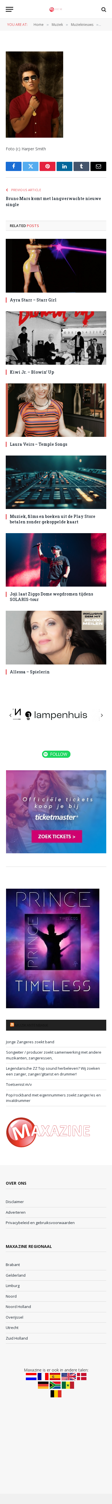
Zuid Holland (17, 1338)
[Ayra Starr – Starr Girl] (56, 265)
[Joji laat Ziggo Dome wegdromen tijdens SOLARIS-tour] (56, 560)
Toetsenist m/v (19, 1084)
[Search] (103, 9)
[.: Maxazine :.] (56, 9)
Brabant (13, 1264)
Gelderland (16, 1275)
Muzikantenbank (31, 1025)
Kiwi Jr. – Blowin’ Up (32, 372)
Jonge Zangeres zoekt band (30, 1041)
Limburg (13, 1285)
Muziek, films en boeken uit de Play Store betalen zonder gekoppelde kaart (52, 519)
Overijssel (14, 1317)
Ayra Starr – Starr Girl (33, 300)
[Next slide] (101, 715)
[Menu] (9, 9)
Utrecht (12, 1327)
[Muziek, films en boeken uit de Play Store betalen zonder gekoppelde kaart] (56, 482)
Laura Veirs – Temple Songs (38, 444)
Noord (11, 1296)
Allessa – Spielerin (30, 672)
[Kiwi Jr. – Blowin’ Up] (56, 338)
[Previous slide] (10, 715)
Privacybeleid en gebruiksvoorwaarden (40, 1222)
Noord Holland (18, 1306)
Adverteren (16, 1212)
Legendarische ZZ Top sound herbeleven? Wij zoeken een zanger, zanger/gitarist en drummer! (53, 1071)
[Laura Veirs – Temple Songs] (56, 410)
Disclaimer (15, 1201)
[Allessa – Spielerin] (56, 637)
